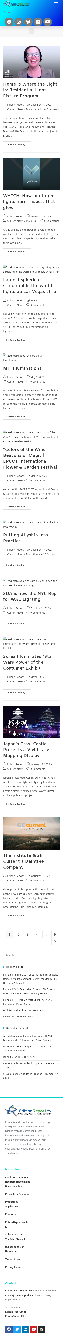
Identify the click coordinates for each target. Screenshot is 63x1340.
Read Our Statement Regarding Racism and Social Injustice (17, 1182)
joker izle (8, 1057)
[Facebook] (9, 22)
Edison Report (15, 104)
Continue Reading (18, 143)
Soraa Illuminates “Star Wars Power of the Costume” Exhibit (28, 662)
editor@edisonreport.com (19, 1290)
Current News (15, 109)
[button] (56, 3)
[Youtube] (47, 22)
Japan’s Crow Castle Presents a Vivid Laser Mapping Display (27, 750)
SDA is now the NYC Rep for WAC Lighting (30, 597)
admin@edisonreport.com (19, 1295)
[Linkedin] (38, 22)
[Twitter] (28, 22)
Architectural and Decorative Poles (23, 1010)
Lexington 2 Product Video (18, 1016)
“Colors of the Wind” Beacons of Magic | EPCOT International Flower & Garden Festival (30, 458)
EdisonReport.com (15, 1311)
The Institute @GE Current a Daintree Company (23, 861)
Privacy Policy (13, 1267)
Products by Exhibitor (17, 1194)
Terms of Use (12, 1259)
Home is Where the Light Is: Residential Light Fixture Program (30, 90)
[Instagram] (18, 22)
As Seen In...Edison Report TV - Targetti (25, 1046)
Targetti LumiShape (14, 1050)
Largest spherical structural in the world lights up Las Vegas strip (29, 286)
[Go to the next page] (54, 941)
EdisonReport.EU (14, 1316)
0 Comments (51, 109)
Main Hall (31, 109)
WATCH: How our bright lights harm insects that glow (29, 202)
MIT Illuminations (22, 368)
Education (32, 554)
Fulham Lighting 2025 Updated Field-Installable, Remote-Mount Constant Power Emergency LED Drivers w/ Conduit (30, 979)
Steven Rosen (11, 1074)
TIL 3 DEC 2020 (26, 1057)
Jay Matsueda (11, 1036)
